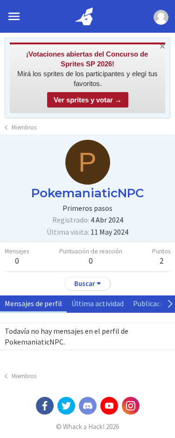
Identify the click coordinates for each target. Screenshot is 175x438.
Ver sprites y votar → (88, 100)
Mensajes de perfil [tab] (33, 303)
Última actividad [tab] (97, 303)
